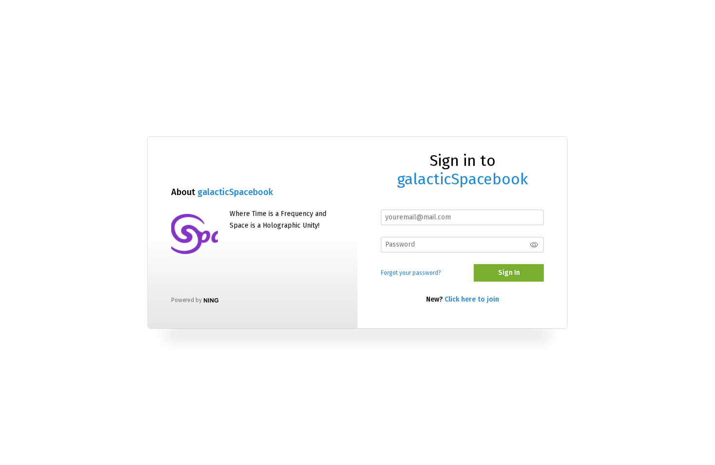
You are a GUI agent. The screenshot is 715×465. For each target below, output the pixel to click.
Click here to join (472, 299)
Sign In (509, 272)
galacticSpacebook (235, 192)
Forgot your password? (411, 272)
